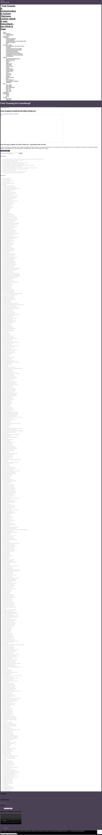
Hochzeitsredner (6, 522)
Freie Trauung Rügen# (8, 762)
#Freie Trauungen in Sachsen (9, 394)
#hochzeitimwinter (7, 208)
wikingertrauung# (7, 669)
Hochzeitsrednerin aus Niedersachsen (11, 274)
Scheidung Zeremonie (8, 457)
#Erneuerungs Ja (7, 182)
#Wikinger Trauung (7, 204)
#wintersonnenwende (8, 513)
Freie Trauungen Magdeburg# (9, 447)
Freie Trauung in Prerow (8, 445)
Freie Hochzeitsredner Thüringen (10, 767)
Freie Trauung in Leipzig (8, 652)
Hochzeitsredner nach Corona (9, 612)
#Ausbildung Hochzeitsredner (9, 318)
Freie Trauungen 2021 (8, 379)
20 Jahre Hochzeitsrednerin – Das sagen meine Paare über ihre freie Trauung (20, 167)
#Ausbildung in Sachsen (8, 547)
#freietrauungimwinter (8, 783)
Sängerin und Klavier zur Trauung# (11, 273)
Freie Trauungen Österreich (9, 232)
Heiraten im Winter (7, 760)
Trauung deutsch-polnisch (9, 297)
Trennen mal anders (7, 387)
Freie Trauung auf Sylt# (8, 180)
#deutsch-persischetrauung (9, 322)
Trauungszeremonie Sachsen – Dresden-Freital (13, 164)
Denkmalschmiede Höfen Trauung (10, 314)
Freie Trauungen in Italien (9, 602)
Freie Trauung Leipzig (8, 343)
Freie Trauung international (9, 604)
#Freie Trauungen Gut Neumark (10, 277)
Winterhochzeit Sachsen (8, 298)
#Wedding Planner (7, 753)
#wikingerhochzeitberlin (8, 788)
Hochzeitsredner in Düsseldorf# (10, 532)
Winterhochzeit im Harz (8, 335)
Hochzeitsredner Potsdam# (9, 263)
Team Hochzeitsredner (8, 228)
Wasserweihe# (6, 747)
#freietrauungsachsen (8, 633)
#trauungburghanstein (8, 439)
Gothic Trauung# (7, 424)
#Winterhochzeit (6, 205)
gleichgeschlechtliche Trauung (10, 193)
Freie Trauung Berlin (7, 568)
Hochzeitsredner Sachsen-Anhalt (10, 777)
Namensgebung (6, 727)
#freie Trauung (6, 405)
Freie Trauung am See (8, 329)
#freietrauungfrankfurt (8, 398)
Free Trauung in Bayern (8, 694)
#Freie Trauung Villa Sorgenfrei (10, 200)
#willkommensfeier (7, 629)
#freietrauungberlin (7, 749)
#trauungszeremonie (7, 599)
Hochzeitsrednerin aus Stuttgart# (10, 453)
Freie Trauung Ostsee (8, 407)
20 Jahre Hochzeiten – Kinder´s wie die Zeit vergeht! (15, 171)
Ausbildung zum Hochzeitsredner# (11, 615)
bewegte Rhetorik (7, 499)
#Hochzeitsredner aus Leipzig (9, 742)
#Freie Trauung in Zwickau (9, 662)
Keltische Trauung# (7, 302)
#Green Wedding (7, 404)
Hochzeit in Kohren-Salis (8, 380)
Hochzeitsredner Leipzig (8, 689)
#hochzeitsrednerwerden (8, 249)
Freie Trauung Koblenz (8, 222)
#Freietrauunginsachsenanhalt (9, 480)
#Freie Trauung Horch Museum (10, 700)
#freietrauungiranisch (8, 284)
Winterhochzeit (6, 525)
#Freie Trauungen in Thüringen (10, 699)
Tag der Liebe (6, 464)
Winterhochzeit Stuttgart (8, 260)
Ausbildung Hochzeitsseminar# (10, 617)
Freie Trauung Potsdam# (8, 225)
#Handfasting (6, 433)
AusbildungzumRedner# (8, 399)
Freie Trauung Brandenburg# (9, 580)
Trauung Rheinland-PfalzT (9, 259)
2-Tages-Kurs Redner (8, 577)
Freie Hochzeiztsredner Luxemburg (11, 569)
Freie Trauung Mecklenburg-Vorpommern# (12, 293)
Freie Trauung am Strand (8, 484)
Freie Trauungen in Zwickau (9, 389)
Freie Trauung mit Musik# (9, 773)
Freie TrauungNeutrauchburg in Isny (11, 308)
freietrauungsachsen (7, 712)
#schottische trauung (7, 403)
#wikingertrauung (7, 435)
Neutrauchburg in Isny (8, 270)
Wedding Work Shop (8, 537)
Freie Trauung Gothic (8, 494)
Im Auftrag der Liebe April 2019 (10, 224)
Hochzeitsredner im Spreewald (10, 448)
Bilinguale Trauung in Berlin (9, 607)
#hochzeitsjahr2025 (7, 670)
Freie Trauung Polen (7, 369)
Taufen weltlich (6, 465)
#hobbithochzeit (6, 674)
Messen (5, 184)
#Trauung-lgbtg (6, 632)
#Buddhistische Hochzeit (8, 280)
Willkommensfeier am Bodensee (10, 307)
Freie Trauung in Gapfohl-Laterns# (11, 578)
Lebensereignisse (7, 190)
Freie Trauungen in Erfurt (9, 229)
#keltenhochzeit (6, 552)
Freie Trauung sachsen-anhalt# (10, 718)
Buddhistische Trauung (8, 337)
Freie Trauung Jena (7, 410)
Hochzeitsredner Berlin (8, 572)
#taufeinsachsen (6, 554)
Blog (4, 83)
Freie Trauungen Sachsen (8, 350)
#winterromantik (7, 283)
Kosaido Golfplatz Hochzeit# (9, 609)
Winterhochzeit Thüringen (9, 185)
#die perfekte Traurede (8, 244)
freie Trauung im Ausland (9, 715)
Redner (5, 57)
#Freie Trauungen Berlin (8, 315)
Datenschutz (3, 802)
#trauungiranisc (6, 209)
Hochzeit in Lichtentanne (8, 584)
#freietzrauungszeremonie (9, 357)
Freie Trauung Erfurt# (8, 309)
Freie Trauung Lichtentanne (9, 623)
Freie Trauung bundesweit (9, 267)
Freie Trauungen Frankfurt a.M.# (10, 678)
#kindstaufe (5, 784)
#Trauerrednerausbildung (8, 278)
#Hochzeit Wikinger (7, 317)
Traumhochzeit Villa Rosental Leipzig (11, 729)
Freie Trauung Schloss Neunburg (10, 412)
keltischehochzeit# (7, 630)
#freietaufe (5, 668)
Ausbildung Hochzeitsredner (9, 187)
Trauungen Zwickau (7, 239)
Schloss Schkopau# (7, 600)
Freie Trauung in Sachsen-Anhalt (10, 384)
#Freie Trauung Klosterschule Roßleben (12, 698)
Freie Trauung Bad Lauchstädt (10, 738)
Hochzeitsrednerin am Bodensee (10, 269)
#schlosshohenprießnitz (8, 250)
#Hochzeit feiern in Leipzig (9, 703)
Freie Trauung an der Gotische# (10, 218)
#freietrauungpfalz (7, 475)
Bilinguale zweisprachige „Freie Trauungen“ (13, 160)
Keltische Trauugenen (8, 779)
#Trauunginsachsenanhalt (8, 442)
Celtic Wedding (6, 740)
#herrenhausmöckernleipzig (9, 512)
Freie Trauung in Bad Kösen (9, 415)
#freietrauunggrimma (7, 634)
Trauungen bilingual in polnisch (10, 774)
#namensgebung (6, 745)
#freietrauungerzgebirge (8, 594)
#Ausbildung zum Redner (9, 240)
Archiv (2, 808)
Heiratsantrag (6, 503)
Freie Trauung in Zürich (8, 183)
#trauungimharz (6, 478)
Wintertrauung (6, 564)
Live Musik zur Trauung (8, 734)
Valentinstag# (6, 425)
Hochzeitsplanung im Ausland (10, 528)
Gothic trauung (6, 334)
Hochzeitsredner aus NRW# (9, 493)
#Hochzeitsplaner (7, 178)
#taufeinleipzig (6, 593)
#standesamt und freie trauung (9, 217)
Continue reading (5, 150)
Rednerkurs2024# (7, 285)
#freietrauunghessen (7, 359)
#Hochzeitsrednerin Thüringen (10, 665)
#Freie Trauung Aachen (8, 392)
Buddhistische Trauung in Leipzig (10, 195)
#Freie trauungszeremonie (9, 550)
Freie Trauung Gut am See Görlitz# (11, 345)
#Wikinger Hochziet (7, 242)
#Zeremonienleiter (7, 638)
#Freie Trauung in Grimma (9, 390)
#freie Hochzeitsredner (8, 560)
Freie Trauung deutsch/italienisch (10, 755)
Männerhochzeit (6, 768)
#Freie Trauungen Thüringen (9, 588)
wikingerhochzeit (7, 789)
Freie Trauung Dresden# (8, 330)
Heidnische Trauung (7, 455)
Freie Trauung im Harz (8, 374)
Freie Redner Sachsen (8, 677)
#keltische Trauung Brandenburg (10, 509)
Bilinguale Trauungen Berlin (9, 688)
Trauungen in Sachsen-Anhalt (9, 562)
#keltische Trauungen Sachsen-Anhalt (11, 470)
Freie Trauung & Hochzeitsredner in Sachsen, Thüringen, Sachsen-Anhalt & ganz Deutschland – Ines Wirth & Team (31, 106)
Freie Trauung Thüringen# (9, 234)
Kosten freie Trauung (8, 573)
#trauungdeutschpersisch (8, 289)
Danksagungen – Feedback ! (12, 81)
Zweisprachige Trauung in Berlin (10, 649)
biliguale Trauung (7, 497)
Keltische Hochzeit (7, 732)
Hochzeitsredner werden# (9, 687)
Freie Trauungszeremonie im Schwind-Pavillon (13, 304)
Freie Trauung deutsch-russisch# (10, 680)
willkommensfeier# (7, 504)
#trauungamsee (6, 440)
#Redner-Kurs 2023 (7, 702)
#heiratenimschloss (7, 288)
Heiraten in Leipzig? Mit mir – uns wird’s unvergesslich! (15, 169)
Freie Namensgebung (8, 370)
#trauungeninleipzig (7, 325)
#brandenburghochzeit (8, 595)
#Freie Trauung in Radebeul (9, 238)
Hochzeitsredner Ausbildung (9, 655)
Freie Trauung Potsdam (8, 292)
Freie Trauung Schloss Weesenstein (11, 565)
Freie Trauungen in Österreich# (10, 227)
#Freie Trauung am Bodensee (9, 468)
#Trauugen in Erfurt (7, 627)
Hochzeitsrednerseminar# (8, 248)
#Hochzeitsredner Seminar (9, 624)
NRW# (10, 113)
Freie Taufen (6, 427)
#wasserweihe (6, 707)
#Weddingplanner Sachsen (9, 367)
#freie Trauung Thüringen (9, 472)
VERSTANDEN (4, 833)
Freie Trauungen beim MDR (9, 262)
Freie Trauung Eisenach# (8, 347)
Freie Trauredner (7, 422)
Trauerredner (6, 540)
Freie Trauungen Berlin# (8, 647)
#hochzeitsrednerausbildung (9, 748)
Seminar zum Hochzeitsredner (10, 725)
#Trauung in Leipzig (7, 587)
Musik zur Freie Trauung (8, 450)
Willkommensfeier (7, 765)
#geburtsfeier (6, 438)
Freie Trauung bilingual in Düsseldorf (11, 570)
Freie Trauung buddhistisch (9, 500)
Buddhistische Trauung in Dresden (11, 462)
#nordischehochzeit (7, 590)
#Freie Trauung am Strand (9, 664)
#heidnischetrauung (7, 213)
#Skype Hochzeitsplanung (9, 637)
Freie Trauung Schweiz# (8, 295)
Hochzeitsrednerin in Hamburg (10, 349)
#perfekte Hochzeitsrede (8, 207)
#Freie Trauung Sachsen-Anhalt (10, 659)
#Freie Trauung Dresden (8, 775)
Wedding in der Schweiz (8, 372)
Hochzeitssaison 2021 (8, 692)
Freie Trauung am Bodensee (9, 383)
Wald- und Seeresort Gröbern (9, 490)
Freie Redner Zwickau (8, 202)
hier (69, 831)
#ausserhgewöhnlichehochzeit (9, 320)
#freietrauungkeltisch (7, 397)
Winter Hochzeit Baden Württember (11, 223)
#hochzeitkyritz (6, 518)
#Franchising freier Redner (9, 520)
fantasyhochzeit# (7, 785)
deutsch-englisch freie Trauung (10, 574)
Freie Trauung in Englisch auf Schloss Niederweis (18, 111)
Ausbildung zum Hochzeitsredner (10, 303)
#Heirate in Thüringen (8, 782)
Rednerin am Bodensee (8, 194)
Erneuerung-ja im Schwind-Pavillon (11, 342)
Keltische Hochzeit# (7, 339)
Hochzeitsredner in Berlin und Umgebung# (12, 417)
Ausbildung (5, 37)
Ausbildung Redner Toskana (9, 695)
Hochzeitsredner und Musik (9, 198)
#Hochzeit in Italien (7, 598)
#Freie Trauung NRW (8, 353)
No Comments (15, 113)
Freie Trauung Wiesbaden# (9, 639)
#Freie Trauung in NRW (8, 544)
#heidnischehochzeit (7, 474)
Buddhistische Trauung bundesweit (11, 233)
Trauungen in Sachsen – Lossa (10, 197)
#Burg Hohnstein (7, 354)
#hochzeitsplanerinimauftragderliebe (11, 362)
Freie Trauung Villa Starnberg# (10, 294)
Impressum (8, 99)
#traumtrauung (6, 557)
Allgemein (5, 113)
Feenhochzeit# (6, 210)
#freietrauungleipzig (7, 673)
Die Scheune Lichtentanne (9, 507)
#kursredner (6, 212)
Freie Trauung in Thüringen (9, 192)
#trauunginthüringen (7, 555)
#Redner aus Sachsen (8, 780)
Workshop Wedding (7, 575)
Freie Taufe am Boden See (9, 769)
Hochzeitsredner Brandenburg (10, 619)
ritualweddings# (6, 514)
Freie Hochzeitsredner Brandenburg (11, 373)
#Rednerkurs (6, 355)
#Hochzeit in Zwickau (8, 739)
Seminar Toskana (7, 618)
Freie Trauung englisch (8, 645)
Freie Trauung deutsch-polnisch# (10, 735)
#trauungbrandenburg (8, 327)
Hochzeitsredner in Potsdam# (9, 378)
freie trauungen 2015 (7, 444)
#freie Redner (6, 483)
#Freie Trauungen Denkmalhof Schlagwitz (12, 428)
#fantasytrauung (6, 752)
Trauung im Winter (7, 508)
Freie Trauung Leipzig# (8, 485)
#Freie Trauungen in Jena (8, 743)
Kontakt (5, 97)
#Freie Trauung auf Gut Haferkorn (10, 737)
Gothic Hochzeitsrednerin (9, 502)
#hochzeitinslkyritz (7, 364)
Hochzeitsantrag (6, 542)
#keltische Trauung (7, 443)
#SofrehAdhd (6, 252)
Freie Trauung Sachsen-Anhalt (10, 377)
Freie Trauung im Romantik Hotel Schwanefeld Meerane (15, 529)
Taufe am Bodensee (7, 344)
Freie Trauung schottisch (8, 684)
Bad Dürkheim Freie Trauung (9, 230)
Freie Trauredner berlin (8, 763)
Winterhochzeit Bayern (8, 603)
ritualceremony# (6, 592)
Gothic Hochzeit (7, 533)
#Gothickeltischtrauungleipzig (9, 473)
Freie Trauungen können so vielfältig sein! (12, 166)
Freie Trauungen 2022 (8, 730)
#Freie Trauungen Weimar (9, 704)
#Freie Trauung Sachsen (8, 625)
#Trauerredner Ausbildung (9, 585)
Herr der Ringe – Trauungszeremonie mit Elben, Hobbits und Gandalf (18, 165)
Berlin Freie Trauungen (8, 610)
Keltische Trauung (7, 693)
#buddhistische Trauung (8, 243)
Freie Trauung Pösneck (8, 385)
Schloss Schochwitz (7, 567)
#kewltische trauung (7, 589)
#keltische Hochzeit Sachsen (9, 432)
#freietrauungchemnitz (8, 710)
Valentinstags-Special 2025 (9, 170)
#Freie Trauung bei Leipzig (9, 352)
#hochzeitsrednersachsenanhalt (10, 395)
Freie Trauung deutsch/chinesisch (10, 527)
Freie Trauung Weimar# (8, 272)
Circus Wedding (6, 333)
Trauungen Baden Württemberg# (10, 414)
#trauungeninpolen (7, 790)
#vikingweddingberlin (8, 750)
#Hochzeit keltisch (7, 279)
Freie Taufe (5, 332)
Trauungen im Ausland (8, 614)
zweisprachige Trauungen (9, 535)
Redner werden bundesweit (9, 579)
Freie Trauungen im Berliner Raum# (11, 188)
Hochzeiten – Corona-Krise (9, 495)
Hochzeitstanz (6, 452)
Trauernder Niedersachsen (9, 312)
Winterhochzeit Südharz (8, 642)
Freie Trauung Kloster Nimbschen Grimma (12, 368)
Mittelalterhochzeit (7, 697)
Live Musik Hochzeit (8, 235)
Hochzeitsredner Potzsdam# (9, 685)
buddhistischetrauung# (8, 708)
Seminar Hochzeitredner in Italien (10, 657)
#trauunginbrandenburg (8, 479)
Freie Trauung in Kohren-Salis (10, 419)
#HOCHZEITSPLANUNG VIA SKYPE (12, 675)
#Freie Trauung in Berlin (8, 620)
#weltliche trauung (7, 754)
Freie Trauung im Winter (8, 683)
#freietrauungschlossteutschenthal (10, 282)
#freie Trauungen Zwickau (9, 313)
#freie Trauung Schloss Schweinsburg (11, 275)
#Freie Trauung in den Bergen (10, 429)
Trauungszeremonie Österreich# (10, 539)
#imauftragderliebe (7, 287)
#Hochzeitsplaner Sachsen (9, 215)
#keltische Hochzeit (7, 482)
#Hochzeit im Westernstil (8, 559)
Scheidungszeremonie (8, 310)
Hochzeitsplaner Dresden (8, 253)
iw (2, 113)
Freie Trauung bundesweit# (9, 189)
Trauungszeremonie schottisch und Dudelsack (13, 172)
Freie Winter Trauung (8, 469)
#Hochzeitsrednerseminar (8, 203)
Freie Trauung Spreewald (8, 409)
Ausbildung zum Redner (8, 648)
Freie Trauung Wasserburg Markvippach (12, 459)
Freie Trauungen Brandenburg (10, 254)
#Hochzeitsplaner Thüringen (9, 328)
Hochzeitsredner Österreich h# (10, 264)
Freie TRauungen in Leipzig (9, 650)
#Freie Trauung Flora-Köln (9, 505)
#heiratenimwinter (7, 245)
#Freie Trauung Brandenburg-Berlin (11, 543)
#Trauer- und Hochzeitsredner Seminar (11, 663)
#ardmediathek (6, 324)
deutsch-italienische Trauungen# (10, 640)
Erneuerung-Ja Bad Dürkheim (10, 305)
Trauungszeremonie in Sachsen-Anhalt (11, 423)
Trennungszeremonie (7, 418)
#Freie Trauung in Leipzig (9, 548)
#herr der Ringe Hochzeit (8, 549)
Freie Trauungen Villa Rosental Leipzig (12, 690)
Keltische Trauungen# (8, 530)
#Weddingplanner (7, 714)
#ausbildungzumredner (8, 787)
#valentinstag (6, 558)
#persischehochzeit (7, 247)
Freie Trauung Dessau (8, 408)
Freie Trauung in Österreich (9, 220)
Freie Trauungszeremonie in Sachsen (11, 772)
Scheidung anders (7, 348)
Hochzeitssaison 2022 (8, 653)
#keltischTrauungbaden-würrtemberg (11, 434)
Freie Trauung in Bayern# (9, 758)
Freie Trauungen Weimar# (9, 487)
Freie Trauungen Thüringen (9, 524)
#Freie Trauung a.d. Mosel (9, 622)
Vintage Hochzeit (7, 420)
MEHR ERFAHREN (12, 833)
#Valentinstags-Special (8, 519)
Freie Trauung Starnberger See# (10, 219)
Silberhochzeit (6, 458)
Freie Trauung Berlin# (8, 679)
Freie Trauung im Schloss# (9, 757)
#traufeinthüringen (7, 515)
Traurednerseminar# (7, 323)
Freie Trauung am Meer (8, 523)
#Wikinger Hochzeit (7, 582)
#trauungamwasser (7, 402)
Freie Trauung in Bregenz (9, 258)
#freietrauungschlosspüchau (9, 597)
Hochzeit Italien (6, 563)
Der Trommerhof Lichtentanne (10, 545)
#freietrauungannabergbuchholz (10, 672)
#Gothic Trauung (7, 705)
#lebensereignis (6, 477)
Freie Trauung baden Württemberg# (11, 654)
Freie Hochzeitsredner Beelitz (9, 724)
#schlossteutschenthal (8, 319)
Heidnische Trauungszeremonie (10, 770)
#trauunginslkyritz (7, 363)
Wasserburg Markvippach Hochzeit (11, 498)
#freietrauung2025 (7, 709)
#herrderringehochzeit (8, 635)
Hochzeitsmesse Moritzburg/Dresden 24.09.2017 (14, 644)
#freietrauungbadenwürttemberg (10, 437)
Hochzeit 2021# (6, 534)
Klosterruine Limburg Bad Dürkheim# (11, 268)
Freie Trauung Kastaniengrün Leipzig (11, 667)
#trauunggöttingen (7, 400)
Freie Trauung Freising (8, 733)
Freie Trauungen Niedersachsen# (10, 237)
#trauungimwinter (7, 744)
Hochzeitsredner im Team (9, 265)
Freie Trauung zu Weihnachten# (10, 338)
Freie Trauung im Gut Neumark (10, 382)
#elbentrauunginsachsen (8, 713)
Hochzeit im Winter (7, 722)
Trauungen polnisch (7, 199)
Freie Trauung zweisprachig (9, 488)
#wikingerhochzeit (7, 358)
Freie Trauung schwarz (8, 463)
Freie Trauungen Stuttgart (9, 375)
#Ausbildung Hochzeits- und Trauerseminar (12, 430)
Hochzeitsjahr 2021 (7, 340)
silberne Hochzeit (7, 300)
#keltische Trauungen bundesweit (10, 393)
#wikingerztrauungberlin (8, 214)
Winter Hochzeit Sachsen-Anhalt (10, 413)
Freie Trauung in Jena (8, 728)
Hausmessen (6, 682)
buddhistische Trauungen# (9, 764)
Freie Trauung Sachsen (8, 605)
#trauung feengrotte (7, 510)
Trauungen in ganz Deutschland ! (10, 161)
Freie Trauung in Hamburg (9, 388)
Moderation (5, 643)
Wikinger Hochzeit (7, 658)
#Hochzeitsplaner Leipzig (9, 290)
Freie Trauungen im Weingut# (9, 717)
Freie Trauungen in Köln (8, 467)
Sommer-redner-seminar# (8, 360)
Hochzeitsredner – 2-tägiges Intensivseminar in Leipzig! (15, 162)
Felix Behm (5, 460)
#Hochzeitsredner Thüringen (9, 660)
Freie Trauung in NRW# (8, 454)
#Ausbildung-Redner (8, 778)
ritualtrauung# (6, 553)
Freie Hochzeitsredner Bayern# (10, 257)
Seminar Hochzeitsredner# (9, 538)
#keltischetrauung (7, 628)
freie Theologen (6, 179)
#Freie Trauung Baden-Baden (9, 583)
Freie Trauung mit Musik (8, 489)
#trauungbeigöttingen (8, 517)
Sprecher (5, 720)
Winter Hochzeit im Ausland (9, 719)
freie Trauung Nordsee (8, 255)
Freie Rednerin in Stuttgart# (9, 492)
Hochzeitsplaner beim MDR (9, 299)
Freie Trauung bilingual (8, 449)
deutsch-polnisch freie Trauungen (10, 613)
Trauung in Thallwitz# (8, 723)
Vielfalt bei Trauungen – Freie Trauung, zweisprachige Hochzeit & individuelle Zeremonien (23, 159)
